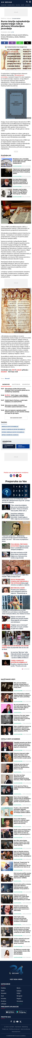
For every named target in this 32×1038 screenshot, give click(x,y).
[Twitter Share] (27, 42)
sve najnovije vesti (16, 418)
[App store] (10, 1012)
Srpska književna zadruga (10, 435)
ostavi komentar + (21, 446)
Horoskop (20, 1001)
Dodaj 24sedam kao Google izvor (17, 47)
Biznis (18, 988)
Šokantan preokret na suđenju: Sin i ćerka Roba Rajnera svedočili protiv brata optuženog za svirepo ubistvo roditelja (22, 897)
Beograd (19, 996)
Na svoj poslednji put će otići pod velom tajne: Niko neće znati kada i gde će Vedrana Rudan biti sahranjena (22, 707)
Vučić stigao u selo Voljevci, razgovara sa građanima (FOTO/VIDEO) (16, 396)
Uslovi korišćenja (25, 1029)
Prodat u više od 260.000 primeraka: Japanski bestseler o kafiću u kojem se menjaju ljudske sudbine (22, 810)
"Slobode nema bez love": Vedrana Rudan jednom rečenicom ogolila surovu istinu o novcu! (21, 767)
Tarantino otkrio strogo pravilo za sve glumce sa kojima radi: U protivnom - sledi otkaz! (22, 908)
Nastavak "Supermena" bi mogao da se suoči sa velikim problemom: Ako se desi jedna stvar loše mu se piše (22, 865)
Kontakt (11, 1027)
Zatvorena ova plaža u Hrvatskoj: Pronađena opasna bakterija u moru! (16, 406)
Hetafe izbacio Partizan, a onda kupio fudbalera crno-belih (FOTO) (16, 401)
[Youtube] (20, 475)
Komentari (26, 384)
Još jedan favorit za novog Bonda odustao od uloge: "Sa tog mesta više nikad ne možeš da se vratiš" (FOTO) (22, 930)
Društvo (3, 1001)
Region (19, 999)
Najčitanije (16, 384)
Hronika (3, 999)
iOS (13, 370)
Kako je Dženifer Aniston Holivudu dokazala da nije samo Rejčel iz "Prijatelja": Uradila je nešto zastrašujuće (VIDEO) (22, 854)
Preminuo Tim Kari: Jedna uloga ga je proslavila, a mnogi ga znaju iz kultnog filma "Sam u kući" (22, 718)
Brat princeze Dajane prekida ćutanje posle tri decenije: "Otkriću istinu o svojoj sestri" (22, 685)
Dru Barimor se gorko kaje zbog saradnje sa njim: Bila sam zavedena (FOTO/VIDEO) (22, 952)
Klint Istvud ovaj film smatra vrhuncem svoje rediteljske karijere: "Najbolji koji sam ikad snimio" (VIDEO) (22, 876)
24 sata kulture (16, 18)
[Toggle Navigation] (30, 1)
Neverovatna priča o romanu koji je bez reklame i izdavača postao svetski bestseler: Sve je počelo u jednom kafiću (22, 886)
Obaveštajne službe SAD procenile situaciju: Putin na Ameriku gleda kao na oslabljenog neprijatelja (17, 390)
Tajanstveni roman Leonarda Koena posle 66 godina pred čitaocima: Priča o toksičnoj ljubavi (21, 171)
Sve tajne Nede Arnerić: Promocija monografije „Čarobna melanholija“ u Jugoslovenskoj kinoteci (20, 181)
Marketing (25, 1027)
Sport (22, 5)
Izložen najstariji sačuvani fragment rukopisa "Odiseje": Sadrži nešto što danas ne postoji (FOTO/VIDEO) (22, 941)
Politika (18, 5)
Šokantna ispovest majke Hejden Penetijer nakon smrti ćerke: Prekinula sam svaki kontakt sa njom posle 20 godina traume (22, 756)
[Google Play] (21, 1012)
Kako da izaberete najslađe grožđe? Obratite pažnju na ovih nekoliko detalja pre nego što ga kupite (17, 412)
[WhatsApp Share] (19, 42)
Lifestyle (3, 1004)
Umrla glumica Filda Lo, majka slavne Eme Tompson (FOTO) (22, 787)
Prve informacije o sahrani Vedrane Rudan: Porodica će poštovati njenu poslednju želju (22, 696)
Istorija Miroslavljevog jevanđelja (13, 432)
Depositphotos (16, 1031)
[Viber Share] (12, 42)
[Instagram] (14, 475)
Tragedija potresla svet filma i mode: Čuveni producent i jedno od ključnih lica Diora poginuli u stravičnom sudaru (22, 745)
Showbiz (27, 5)
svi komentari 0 (9, 446)
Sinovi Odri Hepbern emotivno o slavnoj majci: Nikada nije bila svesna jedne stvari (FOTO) (21, 821)
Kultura (9, 18)
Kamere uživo (11, 5)
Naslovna (3, 18)
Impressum (18, 1027)
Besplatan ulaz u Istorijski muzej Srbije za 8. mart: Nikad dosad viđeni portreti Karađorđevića (22, 161)
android (18, 370)
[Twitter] (17, 475)
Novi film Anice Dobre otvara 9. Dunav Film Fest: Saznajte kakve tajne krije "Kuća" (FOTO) (22, 843)
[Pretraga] (27, 2)
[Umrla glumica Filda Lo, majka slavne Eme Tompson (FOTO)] (7, 790)
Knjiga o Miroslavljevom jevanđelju (13, 429)
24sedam (4, 372)
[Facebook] (11, 475)
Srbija (18, 993)
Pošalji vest (5, 1029)
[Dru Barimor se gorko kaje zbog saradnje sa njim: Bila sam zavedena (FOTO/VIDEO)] (7, 953)
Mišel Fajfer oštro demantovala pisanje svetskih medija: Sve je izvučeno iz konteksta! (21, 919)
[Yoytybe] (17, 1022)
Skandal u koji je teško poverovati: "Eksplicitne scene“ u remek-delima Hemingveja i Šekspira (20, 192)
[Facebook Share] (4, 42)
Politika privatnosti (14, 1029)
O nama (6, 1027)
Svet (2, 996)
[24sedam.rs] (6, 2)
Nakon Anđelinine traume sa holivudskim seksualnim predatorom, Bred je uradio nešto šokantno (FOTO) (22, 729)
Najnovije (3, 5)
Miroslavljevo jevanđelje (10, 426)
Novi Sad (19, 1004)
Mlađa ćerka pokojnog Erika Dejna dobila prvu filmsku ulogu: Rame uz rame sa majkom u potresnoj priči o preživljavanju (22, 832)
